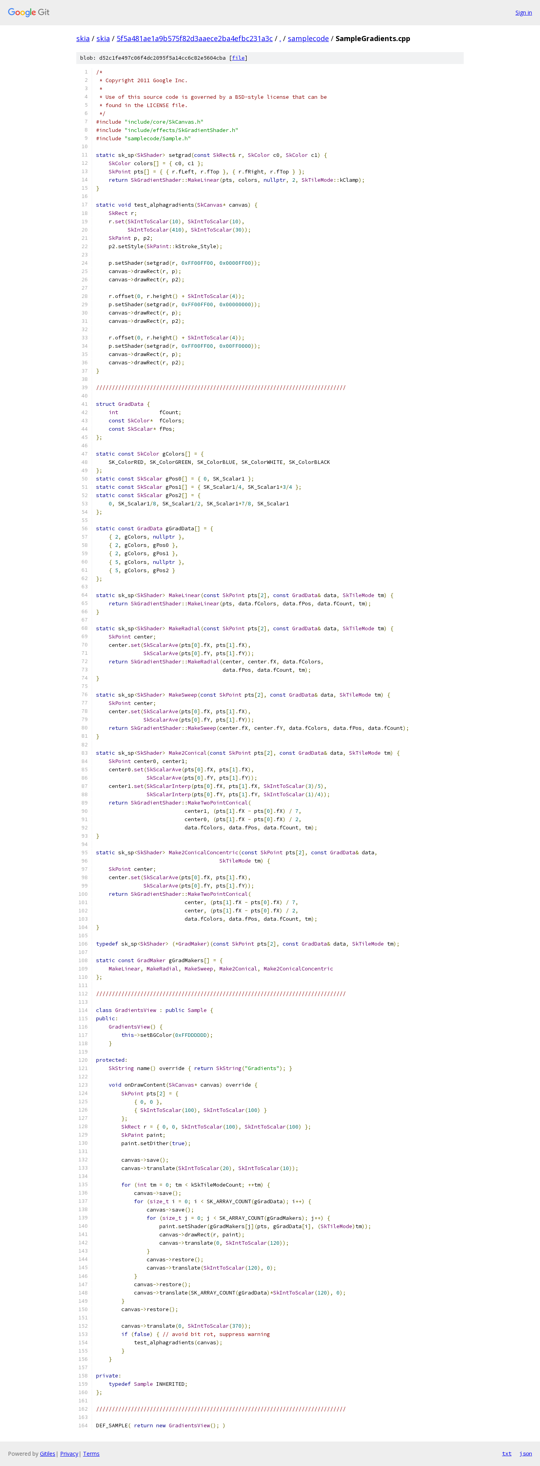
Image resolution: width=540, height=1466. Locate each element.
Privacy (69, 1453)
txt (507, 1453)
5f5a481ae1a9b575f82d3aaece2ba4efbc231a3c (195, 38)
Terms (91, 1453)
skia (83, 38)
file (238, 58)
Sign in (523, 12)
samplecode (308, 38)
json (525, 1453)
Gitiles (47, 1453)
